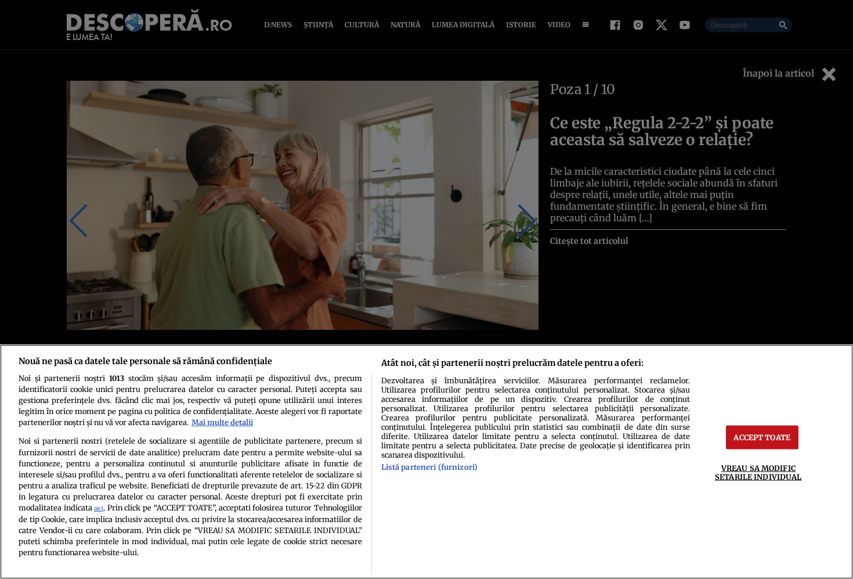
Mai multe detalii (222, 422)
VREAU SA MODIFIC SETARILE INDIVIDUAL (758, 472)
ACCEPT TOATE (761, 437)
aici (98, 508)
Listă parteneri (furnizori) (429, 467)
